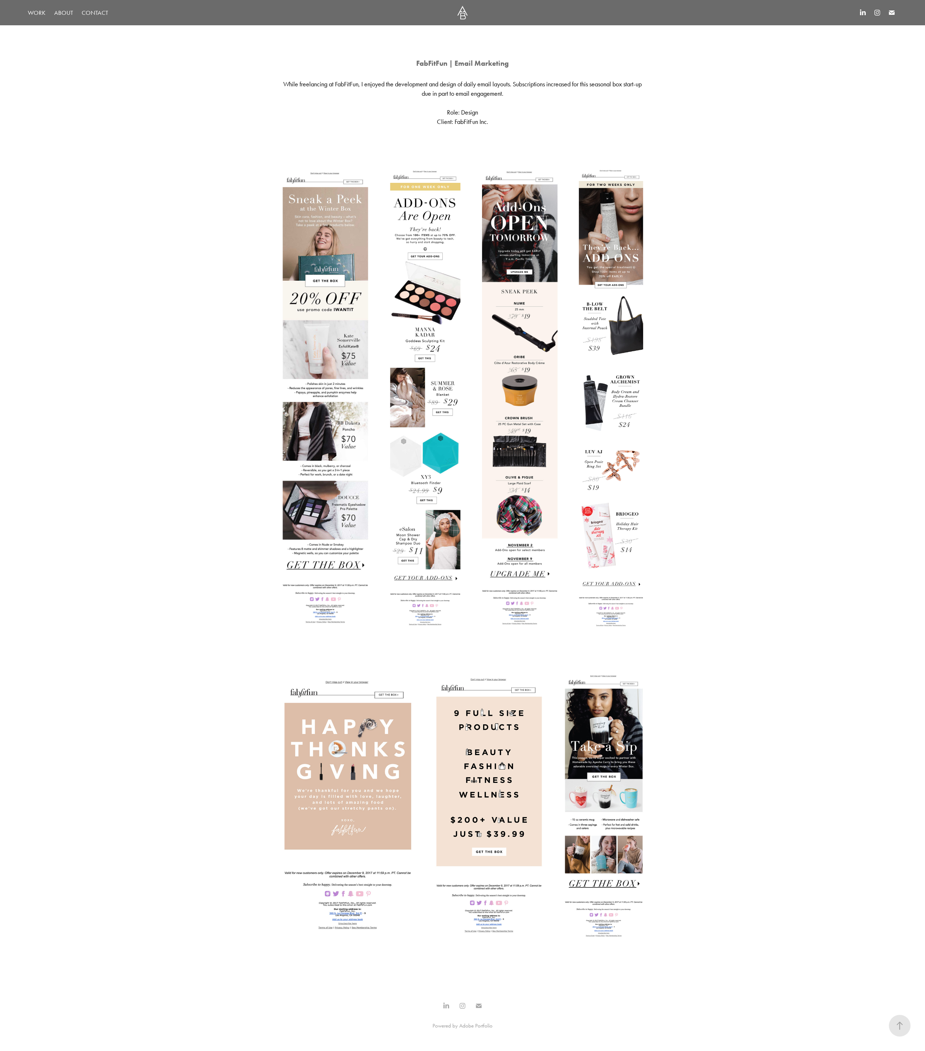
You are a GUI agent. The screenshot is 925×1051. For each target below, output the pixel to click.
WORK (37, 12)
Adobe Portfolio (475, 1025)
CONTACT (95, 12)
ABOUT (63, 12)
